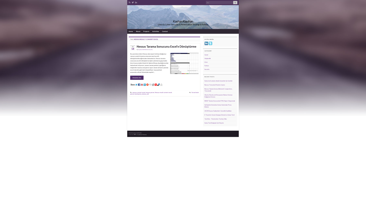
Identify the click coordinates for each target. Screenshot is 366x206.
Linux (206, 62)
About (138, 31)
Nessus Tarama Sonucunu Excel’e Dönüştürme (166, 46)
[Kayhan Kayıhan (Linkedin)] (136, 2)
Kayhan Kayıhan (183, 21)
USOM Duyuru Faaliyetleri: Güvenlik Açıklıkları (218, 111)
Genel (206, 55)
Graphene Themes (142, 134)
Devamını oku (137, 77)
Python (206, 65)
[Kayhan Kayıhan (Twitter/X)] (133, 2)
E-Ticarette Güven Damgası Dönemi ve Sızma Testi (219, 115)
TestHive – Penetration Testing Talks (215, 119)
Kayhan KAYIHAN (142, 49)
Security (150, 49)
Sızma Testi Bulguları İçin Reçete (214, 123)
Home (131, 31)
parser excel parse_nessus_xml (139, 94)
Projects (146, 31)
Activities (155, 31)
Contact (165, 31)
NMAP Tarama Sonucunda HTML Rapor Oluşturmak (219, 101)
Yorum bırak (195, 92)
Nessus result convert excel (163, 92)
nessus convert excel (138, 92)
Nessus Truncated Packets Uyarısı (214, 85)
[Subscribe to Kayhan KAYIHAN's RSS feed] (129, 2)
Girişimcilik (207, 58)
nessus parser (150, 92)
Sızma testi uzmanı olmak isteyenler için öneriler (218, 81)
